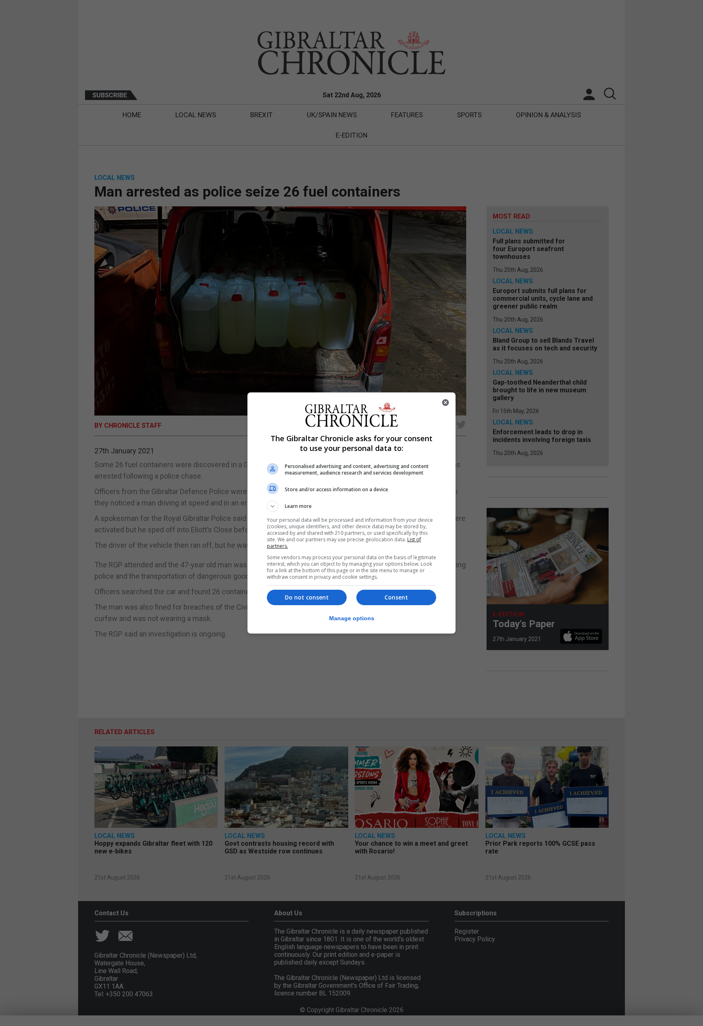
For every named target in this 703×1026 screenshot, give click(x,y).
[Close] (445, 402)
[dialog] (351, 513)
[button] (351, 506)
